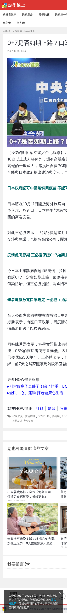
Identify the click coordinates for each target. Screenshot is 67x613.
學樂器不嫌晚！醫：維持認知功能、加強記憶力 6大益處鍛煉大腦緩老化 (32, 543)
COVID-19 (43, 416)
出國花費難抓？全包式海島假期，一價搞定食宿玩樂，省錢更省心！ (32, 494)
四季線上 (7, 31)
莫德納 (56, 416)
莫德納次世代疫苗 (22, 420)
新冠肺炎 (30, 416)
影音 (51, 408)
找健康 (18, 31)
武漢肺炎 (17, 416)
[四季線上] (13, 5)
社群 (39, 408)
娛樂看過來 (9, 14)
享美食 (7, 23)
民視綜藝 (43, 14)
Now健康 (29, 31)
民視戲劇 (27, 14)
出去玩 (20, 23)
